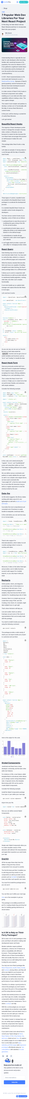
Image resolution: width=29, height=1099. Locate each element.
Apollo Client (16, 968)
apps (19, 1043)
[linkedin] (3, 1056)
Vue (23, 1036)
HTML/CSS (13, 1036)
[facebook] (11, 1056)
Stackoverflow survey (8, 81)
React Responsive (7, 968)
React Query (7, 249)
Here (3, 897)
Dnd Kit (5, 859)
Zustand (6, 970)
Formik (23, 968)
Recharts (6, 580)
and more (4, 1038)
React (21, 1034)
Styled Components (11, 763)
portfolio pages (12, 1045)
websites (4, 1045)
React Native (5, 1036)
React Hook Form (10, 363)
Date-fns (6, 493)
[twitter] (7, 1056)
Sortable (13, 877)
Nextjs (19, 1036)
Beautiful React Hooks (12, 124)
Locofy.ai (8, 1003)
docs (17, 1038)
